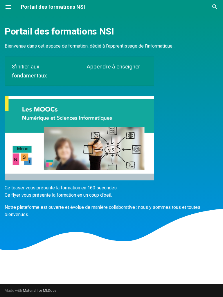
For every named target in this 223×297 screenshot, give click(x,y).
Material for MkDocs (40, 290)
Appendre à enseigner (113, 66)
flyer (15, 195)
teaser (17, 188)
